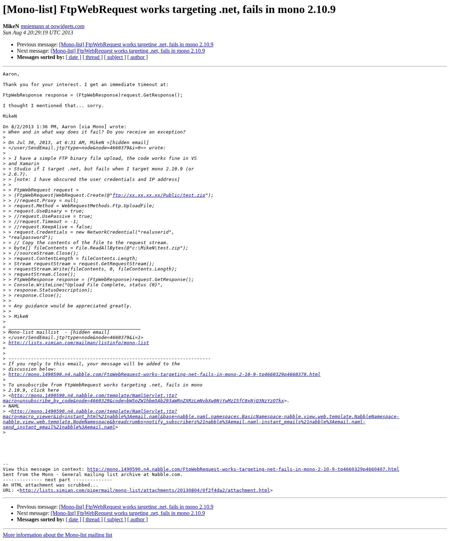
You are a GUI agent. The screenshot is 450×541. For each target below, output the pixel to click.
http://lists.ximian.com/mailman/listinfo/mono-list (78, 342)
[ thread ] (93, 57)
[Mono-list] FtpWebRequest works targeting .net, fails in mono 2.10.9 (136, 44)
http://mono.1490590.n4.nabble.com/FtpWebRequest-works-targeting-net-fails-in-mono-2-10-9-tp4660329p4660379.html (164, 374)
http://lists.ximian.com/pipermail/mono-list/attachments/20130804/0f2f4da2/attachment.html (145, 490)
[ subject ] (115, 57)
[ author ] (137, 57)
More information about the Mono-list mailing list (57, 535)
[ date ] (73, 57)
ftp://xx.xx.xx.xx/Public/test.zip (158, 195)
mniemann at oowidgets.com (52, 26)
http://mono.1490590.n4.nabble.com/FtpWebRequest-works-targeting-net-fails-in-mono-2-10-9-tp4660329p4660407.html (243, 469)
